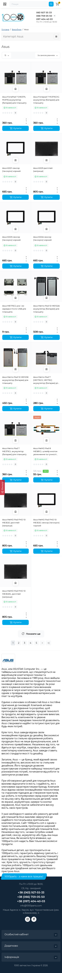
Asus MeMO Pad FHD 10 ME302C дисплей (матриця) (14, 522)
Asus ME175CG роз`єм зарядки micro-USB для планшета (14, 309)
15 (6, 55)
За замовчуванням (46, 55)
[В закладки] (15, 89)
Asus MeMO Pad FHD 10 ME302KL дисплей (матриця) (14, 594)
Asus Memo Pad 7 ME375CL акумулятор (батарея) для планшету (14, 451)
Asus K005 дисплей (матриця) (43, 169)
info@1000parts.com (31, 905)
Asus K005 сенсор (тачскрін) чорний (11, 238)
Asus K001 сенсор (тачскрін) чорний (11, 169)
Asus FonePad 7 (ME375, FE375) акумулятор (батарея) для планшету (14, 100)
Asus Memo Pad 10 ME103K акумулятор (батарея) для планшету (15, 380)
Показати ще (33, 634)
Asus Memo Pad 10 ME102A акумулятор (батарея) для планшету (46, 309)
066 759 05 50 (44, 15)
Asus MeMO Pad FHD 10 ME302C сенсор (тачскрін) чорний (46, 522)
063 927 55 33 (44, 12)
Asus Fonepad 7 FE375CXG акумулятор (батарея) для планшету (46, 100)
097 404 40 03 (44, 19)
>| (48, 643)
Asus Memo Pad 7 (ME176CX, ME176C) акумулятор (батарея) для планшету (46, 380)
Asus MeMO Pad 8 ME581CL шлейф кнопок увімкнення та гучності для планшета (45, 451)
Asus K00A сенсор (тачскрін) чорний (42, 238)
